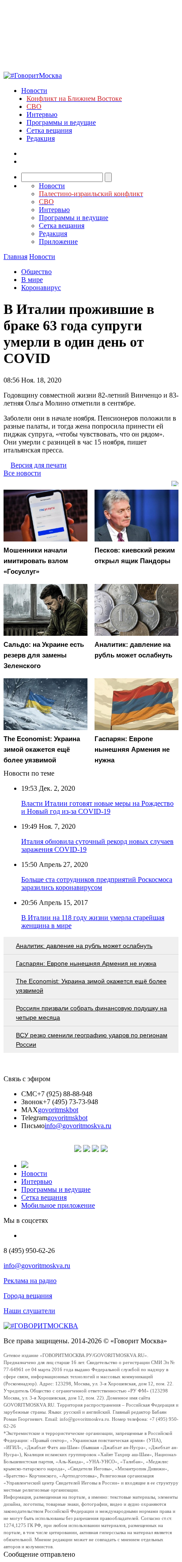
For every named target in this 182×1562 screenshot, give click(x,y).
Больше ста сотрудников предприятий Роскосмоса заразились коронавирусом (96, 883)
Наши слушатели (29, 1311)
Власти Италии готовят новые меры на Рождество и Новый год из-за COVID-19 (97, 807)
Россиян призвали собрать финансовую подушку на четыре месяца (91, 1013)
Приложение (58, 241)
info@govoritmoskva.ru (78, 1125)
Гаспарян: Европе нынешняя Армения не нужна (86, 963)
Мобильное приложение (58, 1205)
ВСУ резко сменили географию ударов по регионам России (91, 1040)
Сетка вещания (49, 130)
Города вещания (28, 1295)
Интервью (42, 114)
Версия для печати (39, 465)
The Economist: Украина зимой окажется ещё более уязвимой (91, 986)
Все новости (22, 473)
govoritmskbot (58, 1110)
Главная (15, 256)
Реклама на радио (30, 1280)
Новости (34, 90)
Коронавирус (41, 287)
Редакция (41, 138)
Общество (36, 271)
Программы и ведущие (61, 122)
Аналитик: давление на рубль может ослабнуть (84, 945)
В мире (32, 279)
